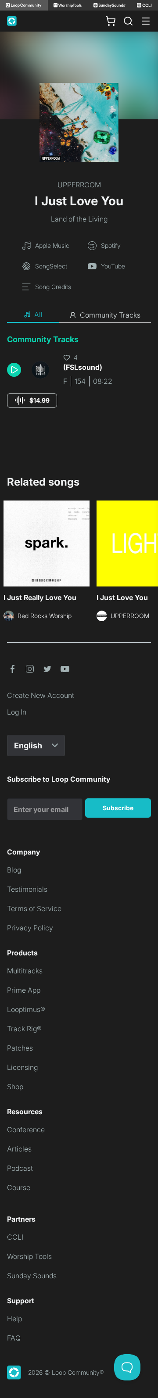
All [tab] (38, 314)
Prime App (23, 990)
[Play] (14, 370)
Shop (15, 1086)
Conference (26, 1129)
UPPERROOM (79, 184)
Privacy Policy (30, 927)
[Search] (128, 21)
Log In (16, 712)
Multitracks (25, 970)
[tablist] (79, 315)
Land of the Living (79, 219)
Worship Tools (29, 1256)
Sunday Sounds (32, 1275)
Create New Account (40, 695)
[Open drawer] (145, 21)
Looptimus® (26, 1009)
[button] (16, 370)
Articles (19, 1148)
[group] (32, 400)
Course (18, 1187)
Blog (14, 869)
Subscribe (118, 808)
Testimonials (27, 889)
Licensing (22, 1067)
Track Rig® (24, 1028)
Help (14, 1318)
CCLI (15, 1237)
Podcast (20, 1168)
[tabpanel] (79, 379)
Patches (20, 1048)
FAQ (14, 1338)
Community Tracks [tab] (110, 315)
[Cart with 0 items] (110, 21)
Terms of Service (34, 908)
